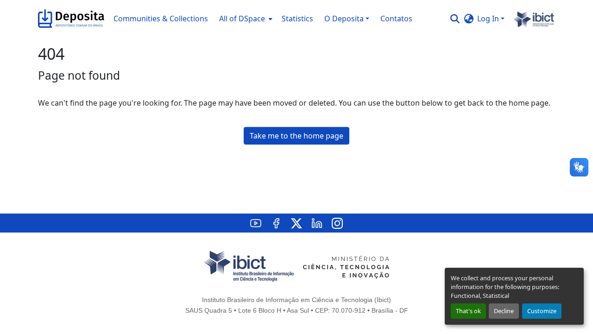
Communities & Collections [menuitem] (161, 18)
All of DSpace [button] (242, 18)
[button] (71, 18)
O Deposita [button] (344, 18)
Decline (504, 311)
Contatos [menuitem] (396, 18)
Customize (541, 311)
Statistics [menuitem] (297, 18)
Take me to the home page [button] (296, 136)
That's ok (468, 311)
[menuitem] (244, 18)
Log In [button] (489, 18)
